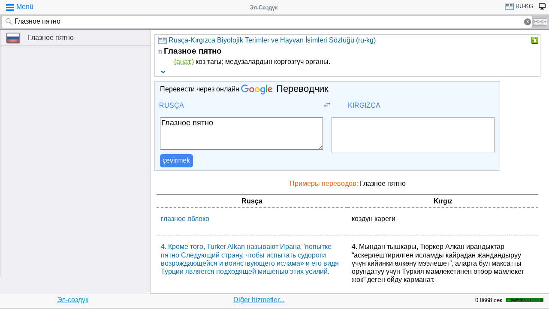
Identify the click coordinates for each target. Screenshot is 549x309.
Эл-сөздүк (72, 299)
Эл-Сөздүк (264, 7)
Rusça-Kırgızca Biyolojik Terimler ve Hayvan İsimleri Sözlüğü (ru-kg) (272, 40)
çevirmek (176, 160)
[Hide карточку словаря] (534, 40)
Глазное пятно (51, 37)
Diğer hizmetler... (258, 299)
